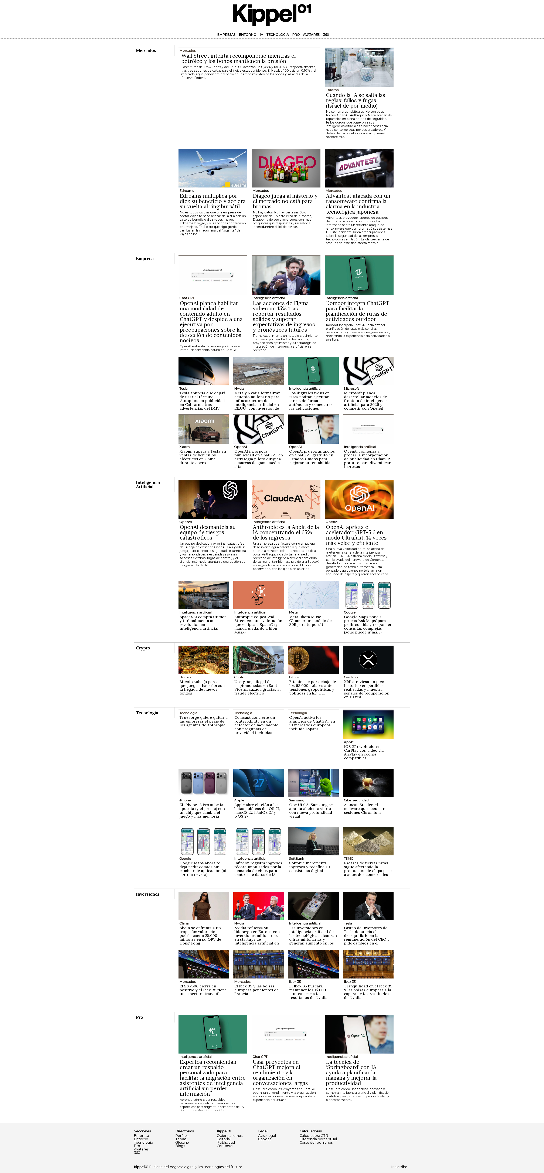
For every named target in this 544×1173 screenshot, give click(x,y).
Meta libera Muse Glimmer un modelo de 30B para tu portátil (310, 620)
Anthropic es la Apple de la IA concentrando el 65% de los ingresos (286, 532)
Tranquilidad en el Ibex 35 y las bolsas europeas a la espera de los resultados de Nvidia (368, 992)
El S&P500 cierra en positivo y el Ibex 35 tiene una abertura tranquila (203, 990)
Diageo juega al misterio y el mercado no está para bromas (285, 201)
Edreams (186, 191)
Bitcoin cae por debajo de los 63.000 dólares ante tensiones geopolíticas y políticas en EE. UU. (312, 687)
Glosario (182, 1142)
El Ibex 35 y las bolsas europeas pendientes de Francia (256, 990)
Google (350, 612)
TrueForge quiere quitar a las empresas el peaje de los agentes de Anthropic (204, 721)
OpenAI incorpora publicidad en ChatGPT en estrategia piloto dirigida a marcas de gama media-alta (258, 459)
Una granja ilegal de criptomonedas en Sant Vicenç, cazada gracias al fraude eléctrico (257, 687)
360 (326, 35)
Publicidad (226, 1142)
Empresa (141, 1135)
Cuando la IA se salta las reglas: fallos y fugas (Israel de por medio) (355, 100)
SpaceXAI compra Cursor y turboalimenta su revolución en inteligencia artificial (203, 622)
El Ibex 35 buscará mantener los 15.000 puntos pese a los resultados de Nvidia (308, 992)
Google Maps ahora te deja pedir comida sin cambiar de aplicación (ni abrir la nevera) (203, 869)
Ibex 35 (295, 982)
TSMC (348, 858)
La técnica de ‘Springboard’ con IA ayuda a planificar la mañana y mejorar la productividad (351, 1072)
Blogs (180, 1146)
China (183, 923)
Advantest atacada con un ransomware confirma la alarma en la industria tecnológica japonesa (358, 203)
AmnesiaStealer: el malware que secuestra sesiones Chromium (365, 808)
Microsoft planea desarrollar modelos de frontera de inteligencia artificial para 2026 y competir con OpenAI (366, 401)
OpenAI (240, 447)
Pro (296, 35)
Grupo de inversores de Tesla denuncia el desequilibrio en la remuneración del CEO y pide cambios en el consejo (367, 937)
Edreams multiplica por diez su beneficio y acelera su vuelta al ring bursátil (213, 201)
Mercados (260, 191)
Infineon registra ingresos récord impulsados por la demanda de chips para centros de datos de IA (258, 869)
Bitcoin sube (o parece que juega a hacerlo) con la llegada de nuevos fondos (202, 687)
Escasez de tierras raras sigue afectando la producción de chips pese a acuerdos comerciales (368, 869)
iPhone (185, 800)
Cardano (351, 677)
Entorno (247, 35)
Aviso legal (267, 1135)
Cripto (239, 677)
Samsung (296, 800)
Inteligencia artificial (268, 298)
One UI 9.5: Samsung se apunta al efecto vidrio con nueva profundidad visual (311, 810)
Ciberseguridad (356, 800)
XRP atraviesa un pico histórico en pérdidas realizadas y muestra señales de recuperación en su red (366, 689)
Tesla (183, 388)
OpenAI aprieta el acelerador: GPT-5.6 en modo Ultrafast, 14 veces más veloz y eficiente (356, 535)
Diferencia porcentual (318, 1139)
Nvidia (239, 388)
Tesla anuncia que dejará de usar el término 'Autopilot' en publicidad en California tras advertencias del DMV (203, 401)
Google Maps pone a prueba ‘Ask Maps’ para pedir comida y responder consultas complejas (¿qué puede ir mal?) (368, 624)
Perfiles (181, 1135)
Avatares (311, 35)
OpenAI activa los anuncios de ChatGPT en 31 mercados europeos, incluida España (312, 723)
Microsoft (351, 388)
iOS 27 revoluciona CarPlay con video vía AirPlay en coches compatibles (364, 752)
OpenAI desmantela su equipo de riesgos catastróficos (208, 532)
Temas (180, 1139)
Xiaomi (184, 447)
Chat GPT (186, 298)
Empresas (226, 35)
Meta (293, 612)
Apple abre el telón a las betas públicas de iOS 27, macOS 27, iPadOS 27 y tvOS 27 (257, 810)
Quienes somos (229, 1135)
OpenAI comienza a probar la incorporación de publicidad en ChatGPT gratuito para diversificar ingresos (368, 459)
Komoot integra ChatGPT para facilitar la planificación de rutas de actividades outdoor (357, 311)
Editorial (224, 1139)
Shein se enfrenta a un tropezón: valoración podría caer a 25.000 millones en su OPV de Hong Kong (200, 935)
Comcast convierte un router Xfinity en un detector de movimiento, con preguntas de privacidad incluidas (256, 725)
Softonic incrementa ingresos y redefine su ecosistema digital (309, 867)
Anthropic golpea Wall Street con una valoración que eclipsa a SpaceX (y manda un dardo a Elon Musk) (258, 624)
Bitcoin (185, 677)
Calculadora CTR (314, 1135)
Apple (349, 742)
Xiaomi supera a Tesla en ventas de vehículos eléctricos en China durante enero (203, 457)
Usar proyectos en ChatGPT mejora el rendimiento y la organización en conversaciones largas (280, 1072)
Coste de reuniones (316, 1142)
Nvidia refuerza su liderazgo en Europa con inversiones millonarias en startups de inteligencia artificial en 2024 (257, 937)
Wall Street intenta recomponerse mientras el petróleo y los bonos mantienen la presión (238, 58)
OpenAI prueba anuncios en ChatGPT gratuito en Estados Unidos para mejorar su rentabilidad (312, 457)
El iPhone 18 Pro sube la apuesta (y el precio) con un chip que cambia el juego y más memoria (202, 810)
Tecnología (277, 35)
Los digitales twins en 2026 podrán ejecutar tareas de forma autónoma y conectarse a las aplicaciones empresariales (312, 403)
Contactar (225, 1146)
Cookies (264, 1139)
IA (261, 35)
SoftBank (296, 858)
